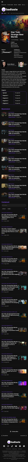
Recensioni (11, 112)
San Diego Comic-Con (11, 283)
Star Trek (4, 212)
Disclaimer (20, 449)
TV (8, 13)
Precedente (5, 435)
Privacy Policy (8, 449)
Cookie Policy (14, 449)
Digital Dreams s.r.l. (17, 451)
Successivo (22, 435)
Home (5, 13)
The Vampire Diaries (11, 417)
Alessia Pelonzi (12, 117)
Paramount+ (9, 212)
